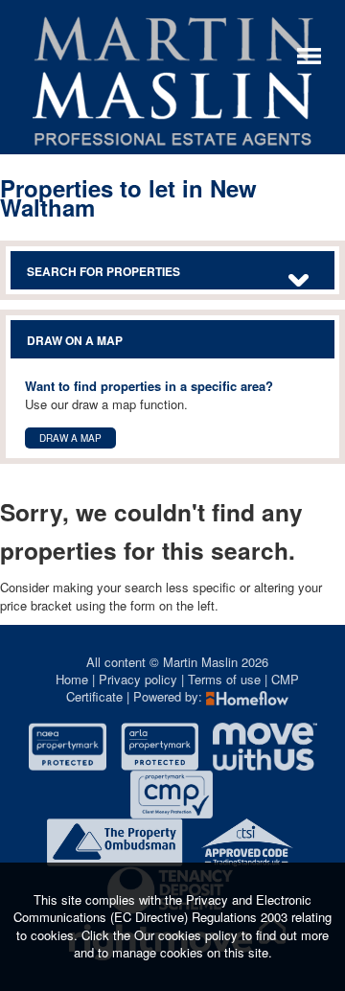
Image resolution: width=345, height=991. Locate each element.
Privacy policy (138, 679)
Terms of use (224, 679)
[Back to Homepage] (309, 54)
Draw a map (70, 438)
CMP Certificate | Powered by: (182, 687)
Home (72, 679)
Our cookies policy (188, 935)
